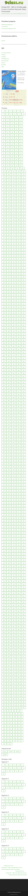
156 (18, 201)
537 (23, 430)
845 (14, 617)
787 (23, 581)
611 (18, 475)
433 (4, 370)
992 (23, 704)
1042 (4, 743)
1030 (4, 734)
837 (23, 611)
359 (9, 325)
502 (23, 409)
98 (3, 168)
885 (14, 641)
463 (4, 388)
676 (18, 514)
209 (9, 234)
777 (23, 575)
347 (23, 316)
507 (23, 412)
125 (14, 183)
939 (9, 674)
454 (9, 382)
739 (9, 554)
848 (4, 620)
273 (4, 273)
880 (14, 638)
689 (9, 524)
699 (9, 530)
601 (18, 469)
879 (9, 638)
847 (23, 617)
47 (20, 135)
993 (4, 707)
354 (9, 322)
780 (14, 578)
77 (20, 153)
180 (14, 216)
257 (23, 261)
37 (20, 129)
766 (18, 569)
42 (20, 132)
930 (14, 668)
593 (4, 466)
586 (18, 460)
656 (18, 502)
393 (4, 346)
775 (14, 575)
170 (14, 210)
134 (9, 189)
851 (18, 620)
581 (18, 457)
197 (23, 225)
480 (14, 397)
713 (4, 539)
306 (18, 292)
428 (4, 367)
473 (4, 394)
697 (23, 527)
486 (18, 400)
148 (4, 198)
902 (23, 650)
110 (14, 174)
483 (4, 400)
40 (12, 132)
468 (4, 391)
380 (14, 337)
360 (14, 325)
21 (16, 120)
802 (23, 590)
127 (23, 183)
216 (18, 237)
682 (23, 518)
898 (4, 650)
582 (23, 457)
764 (9, 569)
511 (18, 415)
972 (23, 692)
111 (18, 174)
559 (9, 445)
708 (4, 536)
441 (18, 373)
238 (4, 252)
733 (4, 551)
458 (4, 385)
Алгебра (3, 56)
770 (14, 572)
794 (9, 587)
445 (14, 376)
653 (4, 502)
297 (23, 286)
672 (23, 511)
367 (23, 328)
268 (4, 270)
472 (23, 391)
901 (18, 650)
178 (4, 216)
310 (14, 295)
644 (9, 496)
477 (23, 394)
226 (18, 243)
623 (4, 484)
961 (18, 686)
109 (9, 174)
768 (4, 572)
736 (18, 551)
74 (7, 153)
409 (9, 355)
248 (4, 258)
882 (23, 638)
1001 (19, 710)
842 (23, 614)
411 (18, 355)
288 (4, 282)
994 (9, 707)
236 (18, 249)
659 (9, 505)
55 (12, 141)
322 (23, 301)
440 (14, 373)
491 (18, 403)
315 (14, 298)
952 (23, 680)
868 (4, 632)
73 (3, 153)
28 (3, 126)
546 (18, 436)
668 (4, 511)
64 (7, 147)
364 (9, 328)
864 (9, 629)
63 (3, 147)
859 (9, 626)
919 (9, 662)
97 (20, 165)
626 (18, 484)
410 (14, 355)
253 (4, 261)
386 (18, 340)
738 (4, 554)
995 (14, 707)
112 (23, 174)
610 (14, 475)
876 (18, 635)
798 (4, 590)
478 (4, 397)
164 (9, 207)
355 (14, 322)
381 (18, 337)
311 (18, 295)
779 (9, 578)
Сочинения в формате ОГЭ (8, 28)
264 (9, 267)
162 (23, 204)
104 (9, 171)
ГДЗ (11, 13)
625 (14, 484)
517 (23, 418)
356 (18, 322)
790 (14, 584)
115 (14, 177)
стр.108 (4, 754)
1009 (20, 716)
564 (9, 448)
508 (4, 415)
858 (4, 626)
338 (4, 313)
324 (9, 304)
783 (4, 581)
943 (4, 677)
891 (18, 644)
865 (14, 629)
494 (9, 406)
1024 (15, 728)
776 (18, 575)
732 (23, 548)
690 (14, 524)
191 (18, 222)
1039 (9, 740)
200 (14, 228)
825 (14, 605)
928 (4, 668)
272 (23, 270)
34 (7, 129)
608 (4, 475)
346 (18, 316)
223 (4, 243)
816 (18, 599)
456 (18, 382)
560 (14, 445)
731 (18, 548)
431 (18, 367)
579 (9, 457)
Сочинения (4, 26)
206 (18, 231)
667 (23, 508)
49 (7, 138)
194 (9, 225)
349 (9, 319)
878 (4, 638)
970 (14, 692)
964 (9, 689)
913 (4, 659)
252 (23, 258)
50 (12, 138)
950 (14, 680)
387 (23, 340)
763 (4, 569)
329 (9, 307)
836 (18, 611)
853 (4, 623)
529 (9, 427)
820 (14, 602)
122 (23, 180)
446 (18, 376)
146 (18, 195)
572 (23, 451)
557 (23, 442)
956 (18, 683)
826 (18, 605)
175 (14, 213)
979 (9, 698)
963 (4, 689)
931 (18, 668)
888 (4, 644)
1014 (4, 722)
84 (7, 159)
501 (18, 409)
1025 (20, 728)
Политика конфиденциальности (14, 892)
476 (18, 394)
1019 (9, 725)
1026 (4, 731)
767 (23, 569)
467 (23, 388)
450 (14, 379)
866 (18, 629)
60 (12, 144)
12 (23, 114)
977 (23, 695)
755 (14, 563)
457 (23, 382)
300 (14, 289)
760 (14, 566)
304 (9, 292)
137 (23, 189)
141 (18, 192)
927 (23, 665)
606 (18, 472)
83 (3, 159)
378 (4, 337)
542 (23, 433)
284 (9, 279)
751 (18, 560)
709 (9, 536)
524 (9, 424)
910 (14, 656)
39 (7, 132)
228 (4, 246)
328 (4, 307)
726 (18, 545)
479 (9, 397)
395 (14, 346)
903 (4, 653)
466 (18, 388)
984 (9, 701)
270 (14, 270)
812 (23, 596)
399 (9, 349)
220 (14, 240)
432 (23, 367)
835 (14, 611)
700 (14, 530)
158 (4, 204)
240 (14, 252)
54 (7, 141)
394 (9, 346)
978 (4, 698)
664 (9, 508)
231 (18, 246)
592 (23, 463)
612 (23, 475)
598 (4, 469)
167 (23, 207)
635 (14, 490)
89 (7, 162)
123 (4, 183)
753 (4, 563)
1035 (9, 737)
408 (4, 355)
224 (9, 243)
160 (14, 204)
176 (18, 213)
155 (14, 201)
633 (4, 490)
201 (18, 228)
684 (9, 521)
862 (23, 626)
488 (4, 403)
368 (4, 331)
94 (7, 165)
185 (14, 219)
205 (14, 231)
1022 (4, 728)
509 (9, 415)
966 (18, 689)
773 (4, 575)
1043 (9, 743)
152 (23, 198)
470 (14, 391)
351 (18, 319)
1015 (9, 722)
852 (23, 620)
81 (16, 156)
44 (7, 135)
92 (20, 162)
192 (23, 222)
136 (18, 189)
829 (9, 608)
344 (9, 316)
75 (12, 153)
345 (14, 316)
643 (4, 496)
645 (14, 496)
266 (18, 267)
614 (9, 478)
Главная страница (5, 13)
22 (20, 120)
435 (14, 370)
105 (14, 171)
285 (14, 279)
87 (20, 159)
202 (23, 228)
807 (23, 593)
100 (12, 168)
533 (4, 430)
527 (23, 424)
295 (14, 286)
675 (14, 514)
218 (4, 240)
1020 (15, 725)
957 (23, 683)
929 (9, 668)
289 (9, 282)
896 (18, 647)
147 (23, 195)
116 (18, 177)
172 (23, 210)
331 (18, 307)
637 (23, 490)
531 (18, 427)
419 (9, 361)
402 (23, 349)
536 (18, 430)
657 (23, 502)
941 (18, 674)
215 (14, 237)
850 (14, 620)
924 (9, 665)
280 (14, 276)
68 (3, 150)
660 (14, 505)
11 (19, 114)
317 (23, 298)
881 (18, 638)
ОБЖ (2, 66)
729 (9, 548)
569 (9, 451)
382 (23, 337)
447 (23, 376)
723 (4, 545)
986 (18, 701)
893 (4, 647)
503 (4, 412)
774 (9, 575)
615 (14, 478)
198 (4, 228)
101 (17, 168)
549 (9, 439)
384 (9, 340)
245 (14, 255)
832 (23, 608)
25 (12, 123)
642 (23, 493)
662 (23, 505)
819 (9, 602)
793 (4, 587)
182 (23, 216)
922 (23, 662)
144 (9, 195)
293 (4, 286)
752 (23, 560)
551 (18, 439)
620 (14, 481)
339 (9, 313)
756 (18, 563)
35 (12, 129)
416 (18, 358)
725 (14, 545)
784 (9, 581)
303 (4, 292)
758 (4, 566)
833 (4, 611)
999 (9, 710)
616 (18, 478)
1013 (20, 719)
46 (16, 135)
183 (4, 219)
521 (18, 421)
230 (14, 246)
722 (23, 542)
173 (4, 213)
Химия (3, 40)
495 (14, 406)
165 (14, 207)
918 (4, 662)
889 (9, 644)
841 (18, 614)
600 (14, 469)
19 (7, 120)
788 (4, 584)
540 (14, 433)
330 (14, 307)
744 (9, 557)
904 (9, 653)
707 (23, 533)
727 (23, 545)
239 (9, 252)
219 (9, 240)
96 (16, 165)
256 (18, 261)
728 (4, 548)
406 (18, 352)
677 (23, 514)
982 (23, 698)
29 (7, 126)
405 (14, 352)
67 (20, 147)
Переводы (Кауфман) (7, 24)
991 (18, 704)
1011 (9, 719)
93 (3, 165)
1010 (4, 719)
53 (3, 141)
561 (18, 445)
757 (23, 563)
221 (18, 240)
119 (9, 180)
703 (4, 533)
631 (18, 487)
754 (9, 563)
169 (9, 210)
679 (9, 518)
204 (9, 231)
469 (9, 391)
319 (9, 301)
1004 (15, 713)
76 (16, 153)
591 (18, 463)
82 (20, 156)
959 (9, 686)
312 (23, 295)
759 (9, 566)
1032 (15, 734)
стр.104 (11, 751)
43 (3, 135)
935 (14, 671)
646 (18, 496)
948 (4, 680)
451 (18, 379)
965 (14, 689)
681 (18, 518)
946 (18, 677)
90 (12, 162)
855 (14, 623)
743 (4, 557)
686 (18, 521)
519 (9, 421)
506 (18, 412)
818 (4, 602)
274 (9, 273)
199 (9, 228)
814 (9, 599)
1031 (9, 734)
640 (14, 493)
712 (23, 536)
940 (14, 674)
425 (14, 364)
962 (23, 686)
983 (4, 701)
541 (18, 433)
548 (4, 439)
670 (14, 511)
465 (14, 388)
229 (9, 246)
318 (4, 301)
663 (4, 508)
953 (4, 683)
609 (9, 475)
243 (4, 255)
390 (14, 343)
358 (4, 325)
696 (18, 527)
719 (9, 542)
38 (3, 132)
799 (9, 590)
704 (9, 533)
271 (18, 270)
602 (23, 469)
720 (14, 542)
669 (9, 511)
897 (23, 647)
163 (4, 207)
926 (18, 665)
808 (4, 596)
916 (18, 659)
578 (4, 457)
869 (9, 632)
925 (14, 665)
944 (9, 677)
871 (18, 632)
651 (18, 499)
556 (18, 442)
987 (23, 701)
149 (9, 198)
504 (9, 412)
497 (23, 406)
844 (9, 617)
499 (9, 409)
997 (23, 707)
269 (9, 270)
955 (14, 683)
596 (18, 466)
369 (9, 331)
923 (4, 665)
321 (18, 301)
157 (23, 201)
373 (4, 334)
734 (9, 551)
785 (14, 581)
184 (9, 219)
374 (9, 334)
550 (14, 439)
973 (4, 695)
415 (14, 358)
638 (4, 493)
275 (14, 273)
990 (14, 704)
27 (20, 123)
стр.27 (4, 751)
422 (23, 361)
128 (4, 186)
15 (12, 117)
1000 (14, 710)
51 (16, 138)
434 (9, 370)
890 (14, 644)
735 (14, 551)
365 (14, 328)
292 (23, 282)
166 (18, 207)
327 (23, 304)
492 (23, 403)
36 (16, 129)
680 (14, 518)
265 (14, 267)
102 (22, 168)
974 (9, 695)
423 (4, 364)
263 (4, 267)
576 (18, 454)
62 (20, 144)
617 (23, 478)
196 (18, 225)
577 (23, 454)
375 (14, 334)
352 (23, 319)
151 (18, 198)
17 (20, 117)
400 (14, 349)
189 (9, 222)
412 (23, 355)
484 (9, 400)
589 (9, 463)
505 (14, 412)
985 (14, 701)
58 (3, 144)
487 (23, 400)
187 (23, 219)
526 (18, 424)
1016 (15, 722)
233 (4, 249)
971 (18, 692)
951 (18, 680)
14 (7, 117)
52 (20, 138)
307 (23, 292)
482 (23, 397)
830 (14, 608)
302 (23, 289)
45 (12, 135)
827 (23, 605)
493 (4, 406)
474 (9, 394)
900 (14, 650)
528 (4, 427)
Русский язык (5, 60)
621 (18, 481)
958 (4, 686)
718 (4, 542)
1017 (20, 722)
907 (23, 653)
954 (9, 683)
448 (4, 379)
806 (18, 593)
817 (23, 599)
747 (23, 557)
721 (18, 542)
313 (4, 298)
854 (9, 623)
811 (18, 596)
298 (4, 289)
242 (23, 252)
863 (4, 629)
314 (9, 298)
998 (4, 710)
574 (9, 454)
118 (4, 180)
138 (4, 192)
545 (14, 436)
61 (16, 144)
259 (9, 264)
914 (9, 659)
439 (9, 373)
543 (4, 436)
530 (14, 427)
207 (23, 231)
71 (16, 150)
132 (23, 186)
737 (23, 551)
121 (18, 180)
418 (4, 361)
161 (18, 204)
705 (14, 533)
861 (18, 626)
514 (9, 418)
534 (9, 430)
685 (14, 521)
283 (4, 279)
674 (9, 514)
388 (4, 343)
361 (18, 325)
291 (18, 282)
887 (23, 641)
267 (23, 267)
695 (14, 527)
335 (14, 310)
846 (18, 617)
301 (18, 289)
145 (14, 195)
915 (14, 659)
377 (23, 334)
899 (9, 650)
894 (9, 647)
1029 (20, 731)
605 (14, 472)
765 (14, 569)
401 (18, 349)
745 (14, 557)
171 (18, 210)
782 (23, 578)
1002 (4, 713)
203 (4, 231)
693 (4, 527)
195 (14, 225)
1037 (20, 737)
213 (4, 237)
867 (23, 629)
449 (9, 379)
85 (12, 159)
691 (18, 524)
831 (18, 608)
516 (18, 418)
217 (23, 237)
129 (9, 186)
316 (18, 298)
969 (9, 692)
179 (9, 216)
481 (18, 397)
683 (4, 521)
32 (20, 126)
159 (9, 204)
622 (23, 481)
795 (14, 587)
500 (14, 409)
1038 (4, 740)
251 (18, 258)
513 (4, 418)
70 (12, 150)
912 (23, 656)
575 (14, 454)
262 (23, 264)
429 (9, 367)
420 (14, 361)
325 (14, 304)
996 (18, 707)
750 (14, 560)
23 (3, 123)
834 (9, 611)
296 (18, 286)
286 (18, 279)
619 (9, 481)
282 (23, 276)
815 (14, 599)
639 (9, 493)
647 (23, 496)
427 (23, 364)
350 (14, 319)
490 (14, 403)
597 (23, 466)
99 (7, 168)
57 (20, 141)
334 (9, 310)
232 (23, 246)
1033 (20, 734)
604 (9, 472)
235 (14, 249)
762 (23, 566)
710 (14, 536)
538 (4, 433)
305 (14, 292)
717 (23, 539)
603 (4, 472)
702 (23, 530)
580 (14, 457)
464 (9, 388)
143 (4, 195)
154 (9, 201)
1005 (20, 713)
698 (4, 530)
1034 (4, 737)
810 (14, 596)
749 (9, 560)
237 (23, 249)
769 (9, 572)
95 (12, 165)
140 (14, 192)
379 (9, 337)
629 (9, 487)
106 (18, 171)
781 (18, 578)
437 (23, 370)
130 (14, 186)
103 (4, 171)
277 (23, 273)
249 (9, 258)
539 (9, 433)
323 (4, 304)
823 (4, 605)
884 (9, 641)
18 (3, 120)
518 (4, 421)
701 (18, 530)
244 (9, 255)
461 (18, 385)
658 (4, 505)
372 (23, 331)
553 (4, 442)
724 (9, 545)
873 (4, 635)
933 (4, 671)
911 (18, 656)
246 (18, 255)
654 (9, 502)
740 (14, 554)
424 (9, 364)
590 (14, 463)
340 (14, 313)
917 (23, 659)
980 (14, 698)
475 (14, 394)
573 (4, 454)
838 (4, 614)
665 (14, 508)
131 (18, 186)
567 (23, 448)
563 (4, 448)
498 (4, 409)
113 (4, 177)
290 (14, 282)
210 (14, 234)
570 (14, 451)
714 (9, 539)
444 (9, 376)
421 (18, 361)
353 (4, 322)
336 (18, 310)
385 (14, 340)
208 (4, 234)
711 (18, 536)
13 (3, 117)
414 (9, 358)
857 (23, 623)
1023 (9, 728)
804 (9, 593)
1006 (4, 716)
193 (4, 225)
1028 (15, 731)
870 (14, 632)
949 (9, 680)
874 (9, 635)
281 (18, 276)
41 (16, 132)
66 (16, 147)
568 (4, 451)
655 (14, 502)
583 (4, 460)
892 (23, 644)
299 (9, 289)
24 (7, 123)
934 (9, 671)
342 (23, 313)
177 (23, 213)
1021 (20, 725)
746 (18, 557)
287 (23, 279)
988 (4, 704)
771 (18, 572)
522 (23, 421)
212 (23, 234)
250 (14, 258)
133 (4, 189)
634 (9, 490)
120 (14, 180)
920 (14, 662)
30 (12, 126)
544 (9, 436)
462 (23, 385)
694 (9, 527)
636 (18, 490)
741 (18, 554)
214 (9, 237)
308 (4, 295)
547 (23, 436)
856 (18, 623)
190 (14, 222)
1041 (20, 740)
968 (4, 692)
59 (7, 144)
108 (4, 174)
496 (18, 406)
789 (9, 584)
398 (4, 349)
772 (23, 572)
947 (23, 677)
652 (23, 499)
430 (14, 367)
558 (4, 445)
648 (4, 499)
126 (18, 183)
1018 (4, 725)
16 (16, 117)
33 (3, 129)
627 (23, 484)
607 (23, 472)
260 (14, 264)
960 (14, 686)
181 (18, 216)
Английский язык (6, 52)
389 (9, 343)
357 (23, 322)
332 (23, 307)
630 (14, 487)
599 (9, 469)
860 (14, 626)
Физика (3, 54)
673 (4, 514)
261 (18, 264)
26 (16, 123)
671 (18, 511)
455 (14, 382)
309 (9, 295)
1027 (9, 731)
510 (14, 415)
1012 (15, 719)
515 (14, 418)
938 (4, 674)
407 (23, 352)
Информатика (5, 58)
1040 (15, 740)
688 (4, 524)
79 (7, 156)
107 (23, 171)
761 (18, 566)
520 (14, 421)
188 (4, 222)
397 (23, 346)
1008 (15, 716)
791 (18, 584)
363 (4, 328)
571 (18, 451)
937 (23, 671)
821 (18, 602)
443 (4, 376)
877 (23, 635)
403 (4, 352)
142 (23, 192)
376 (18, 334)
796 (18, 587)
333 (4, 310)
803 (4, 593)
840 (14, 614)
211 (18, 234)
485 (14, 400)
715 (14, 539)
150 (14, 198)
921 (18, 662)
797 (23, 587)
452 (23, 379)
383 (4, 340)
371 (18, 331)
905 (14, 653)
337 (23, 310)
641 (18, 493)
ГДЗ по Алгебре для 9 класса (19, 13)
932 (23, 668)
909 (9, 656)
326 (18, 304)
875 (14, 635)
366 (18, 328)
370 (14, 331)
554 (9, 442)
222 (23, 240)
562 (23, 445)
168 (4, 210)
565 (14, 448)
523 (4, 424)
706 (18, 533)
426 (18, 364)
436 (18, 370)
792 (23, 584)
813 (4, 599)
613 (4, 478)
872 (23, 632)
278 (4, 276)
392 (23, 343)
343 (4, 316)
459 (9, 385)
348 (4, 319)
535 (14, 430)
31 (16, 126)
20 (12, 120)
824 (9, 605)
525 (14, 424)
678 (4, 518)
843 (4, 617)
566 (18, 448)
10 (14, 114)
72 (20, 150)
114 (9, 177)
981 (18, 698)
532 (23, 427)
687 (23, 521)
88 (3, 162)
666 (18, 508)
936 (18, 671)
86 (16, 159)
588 (4, 463)
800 (14, 590)
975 (14, 695)
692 (23, 524)
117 (23, 177)
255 (14, 261)
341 (18, 313)
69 (7, 150)
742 (23, 554)
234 (9, 249)
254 (9, 261)
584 (9, 460)
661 (18, 505)
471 (18, 391)
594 (9, 466)
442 (23, 373)
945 (14, 677)
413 (4, 358)
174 (9, 213)
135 (14, 189)
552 (23, 439)
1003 (9, 713)
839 (9, 614)
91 (16, 162)
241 (18, 252)
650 (14, 499)
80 (12, 156)
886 (18, 641)
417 (23, 358)
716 (18, 539)
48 (3, 138)
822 (23, 602)
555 (14, 442)
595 (14, 466)
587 (23, 460)
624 (9, 484)
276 (18, 273)
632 (23, 487)
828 (4, 608)
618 (4, 481)
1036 (15, 737)
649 (9, 499)
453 (4, 382)
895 (14, 647)
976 (18, 695)
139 (9, 192)
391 (18, 343)
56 (16, 141)
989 (9, 704)
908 (4, 656)
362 (23, 325)
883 (4, 641)
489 (9, 403)
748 (4, 560)
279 (9, 276)
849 (9, 620)
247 (23, 255)
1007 (9, 716)
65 (12, 147)
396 (18, 346)
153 (4, 201)
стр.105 (17, 751)
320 (14, 301)
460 (14, 385)
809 (9, 596)
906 (18, 653)
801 (18, 590)
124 (9, 183)
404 (9, 352)
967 (23, 689)
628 (4, 487)
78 (3, 156)
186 (18, 219)
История (3, 64)
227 (23, 243)
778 (4, 578)
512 (23, 415)
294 (9, 286)
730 (14, 548)
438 (4, 373)
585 (14, 460)
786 (18, 581)
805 (14, 593)
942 (23, 674)
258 (4, 264)
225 (14, 243)
